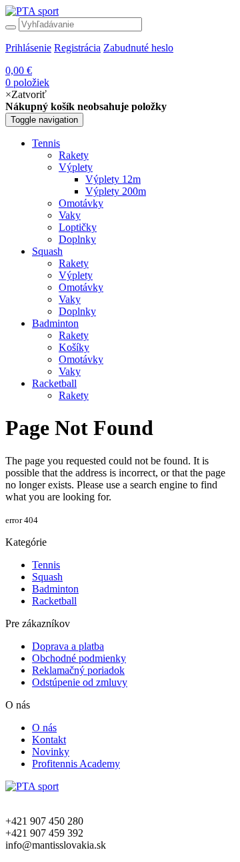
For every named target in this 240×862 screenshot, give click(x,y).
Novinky (50, 751)
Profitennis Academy (76, 763)
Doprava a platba (68, 646)
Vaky (70, 215)
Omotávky (81, 203)
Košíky (74, 347)
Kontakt (49, 739)
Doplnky (77, 239)
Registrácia (77, 47)
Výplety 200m (115, 191)
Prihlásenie (28, 47)
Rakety (74, 155)
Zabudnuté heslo (138, 47)
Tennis (46, 143)
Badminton (55, 323)
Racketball (54, 383)
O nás (44, 727)
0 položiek (27, 76)
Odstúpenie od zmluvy (79, 682)
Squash (47, 251)
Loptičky (78, 227)
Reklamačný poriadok (78, 670)
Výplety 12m (113, 179)
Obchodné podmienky (79, 658)
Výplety (76, 167)
